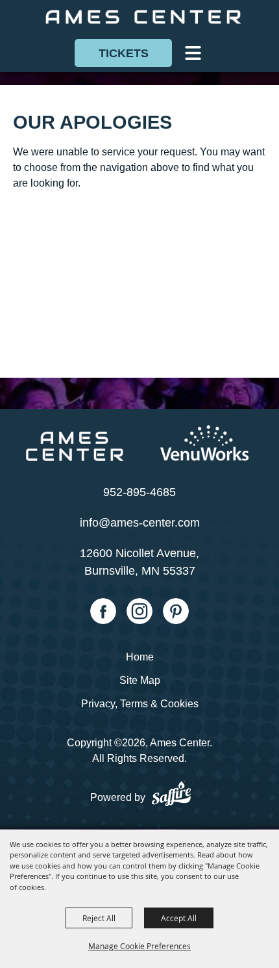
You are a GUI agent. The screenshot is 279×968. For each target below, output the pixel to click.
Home (140, 656)
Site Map (139, 680)
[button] (193, 53)
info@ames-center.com (140, 522)
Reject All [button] (98, 918)
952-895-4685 (139, 492)
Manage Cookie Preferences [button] (139, 946)
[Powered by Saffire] (170, 796)
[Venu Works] (204, 443)
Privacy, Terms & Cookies (140, 703)
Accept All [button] (179, 918)
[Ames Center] (142, 17)
